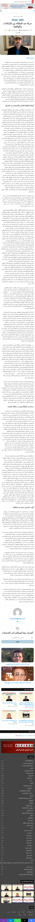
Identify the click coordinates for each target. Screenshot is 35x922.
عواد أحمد (29, 845)
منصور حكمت (29, 867)
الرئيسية (19, 16)
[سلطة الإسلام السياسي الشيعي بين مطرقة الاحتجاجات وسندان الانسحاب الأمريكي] (26, 697)
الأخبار (31, 768)
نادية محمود (29, 852)
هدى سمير (29, 855)
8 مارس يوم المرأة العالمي (25, 798)
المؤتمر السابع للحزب (24, 790)
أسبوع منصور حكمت (28, 763)
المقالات (14, 16)
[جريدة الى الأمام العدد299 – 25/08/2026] (28, 887)
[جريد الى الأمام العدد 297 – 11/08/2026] (17, 900)
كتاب (32, 828)
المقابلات (31, 800)
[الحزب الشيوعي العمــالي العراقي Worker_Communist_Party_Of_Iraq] (17, 6)
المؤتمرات (29, 788)
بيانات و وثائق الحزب (27, 793)
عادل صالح (29, 843)
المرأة (31, 795)
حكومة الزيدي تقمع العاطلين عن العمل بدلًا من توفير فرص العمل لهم (26, 722)
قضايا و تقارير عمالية (28, 823)
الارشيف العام (29, 773)
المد (31, 780)
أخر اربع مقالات (30, 911)
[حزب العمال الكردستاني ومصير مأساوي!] (9, 714)
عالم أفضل (30, 818)
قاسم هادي (29, 850)
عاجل (31, 815)
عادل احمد (29, 840)
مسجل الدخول (24, 735)
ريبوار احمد (29, 835)
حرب (8, 911)
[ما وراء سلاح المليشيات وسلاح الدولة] (9, 697)
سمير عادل (14, 20)
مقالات (19, 914)
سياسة (24, 914)
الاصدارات (30, 775)
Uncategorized (29, 760)
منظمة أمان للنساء (28, 869)
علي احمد (30, 820)
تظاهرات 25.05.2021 (27, 808)
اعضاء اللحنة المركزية (27, 765)
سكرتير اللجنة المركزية (27, 813)
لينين (32, 860)
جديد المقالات (29, 810)
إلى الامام (29, 778)
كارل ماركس (30, 825)
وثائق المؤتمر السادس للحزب (26, 874)
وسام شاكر (29, 857)
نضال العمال (30, 872)
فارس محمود (28, 848)
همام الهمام (29, 805)
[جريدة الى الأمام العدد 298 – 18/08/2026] (28, 900)
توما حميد (29, 833)
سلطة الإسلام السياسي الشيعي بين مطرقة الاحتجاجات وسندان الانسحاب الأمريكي (26, 704)
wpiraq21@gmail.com (25, 30)
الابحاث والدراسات (28, 770)
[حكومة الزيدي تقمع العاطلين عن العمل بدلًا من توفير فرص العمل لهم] (26, 714)
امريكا (23, 911)
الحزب (31, 783)
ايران (19, 911)
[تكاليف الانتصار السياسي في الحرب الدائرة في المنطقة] (6, 894)
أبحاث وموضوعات (27, 785)
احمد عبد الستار (28, 830)
